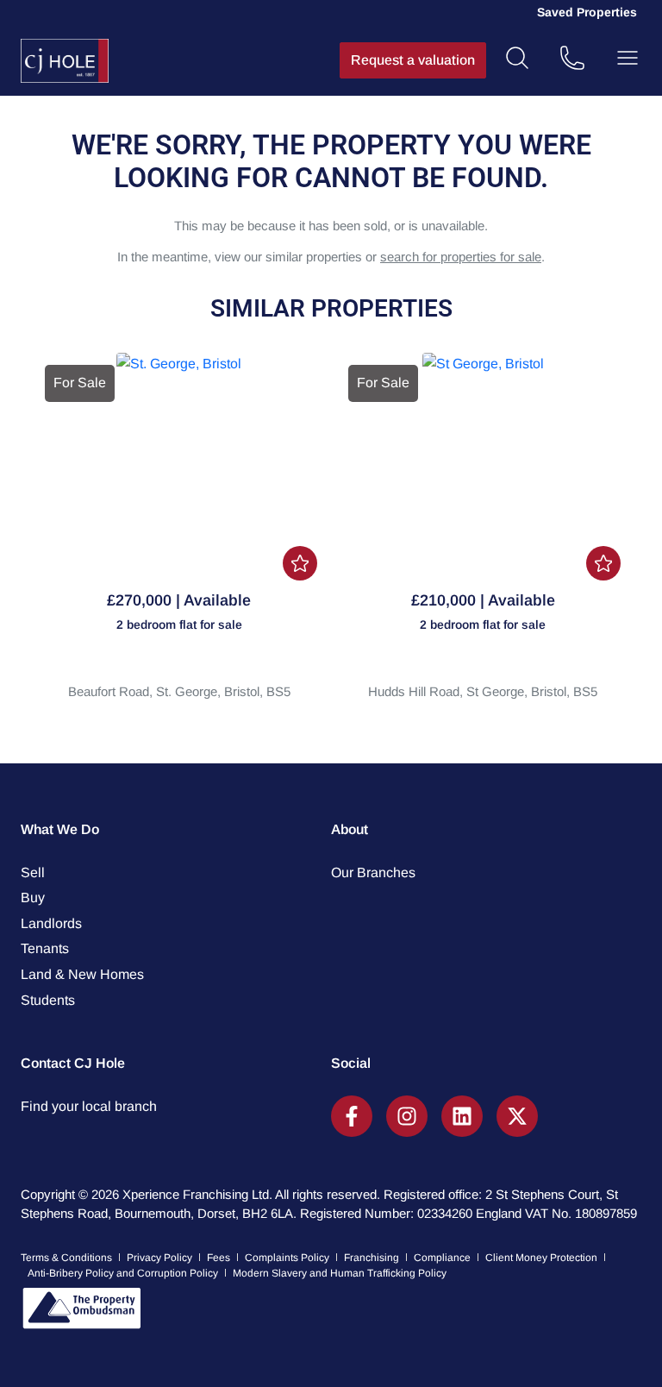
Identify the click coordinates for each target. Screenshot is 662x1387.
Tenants (45, 948)
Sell (33, 872)
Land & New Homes (82, 974)
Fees (218, 1258)
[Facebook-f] (351, 1116)
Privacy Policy (159, 1258)
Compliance (442, 1258)
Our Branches (373, 872)
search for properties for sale (460, 256)
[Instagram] (407, 1116)
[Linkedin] (462, 1116)
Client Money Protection (541, 1258)
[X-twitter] (517, 1116)
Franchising (371, 1258)
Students (48, 1000)
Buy (33, 897)
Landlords (51, 923)
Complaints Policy (287, 1258)
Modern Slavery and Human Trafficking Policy (340, 1273)
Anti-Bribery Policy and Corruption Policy (123, 1273)
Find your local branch (89, 1106)
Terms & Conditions (66, 1258)
